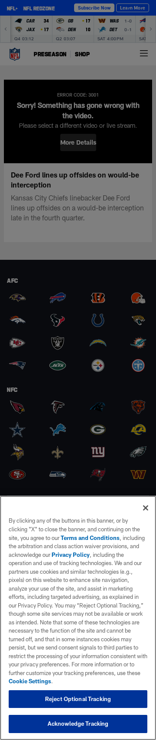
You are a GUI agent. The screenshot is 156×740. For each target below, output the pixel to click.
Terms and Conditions (90, 537)
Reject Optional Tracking (78, 698)
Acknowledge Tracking (78, 723)
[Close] (145, 507)
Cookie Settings (30, 681)
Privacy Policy (71, 554)
